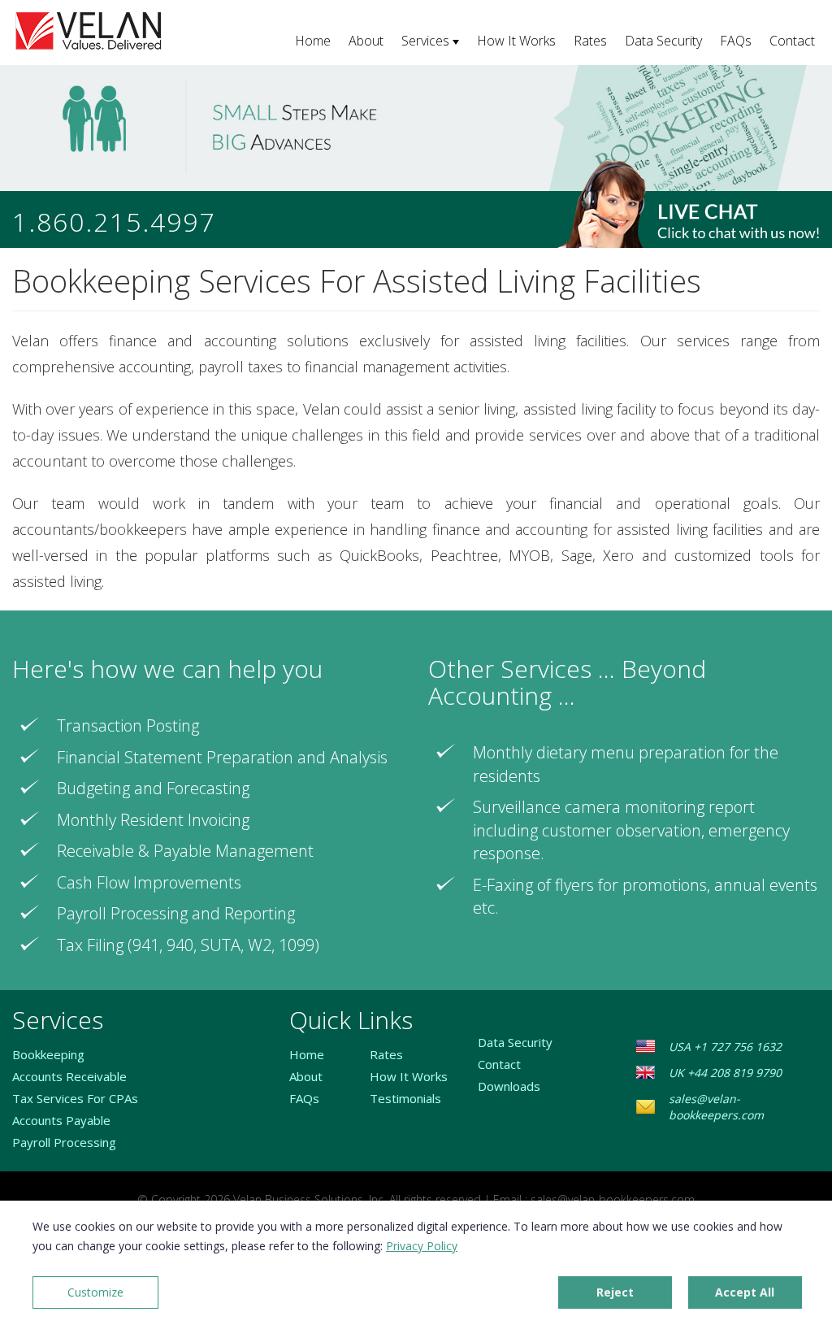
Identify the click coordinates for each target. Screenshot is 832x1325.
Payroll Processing (64, 1142)
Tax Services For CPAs (75, 1098)
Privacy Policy (421, 1245)
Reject (615, 1292)
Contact (792, 41)
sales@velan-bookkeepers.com (716, 1107)
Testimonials (405, 1098)
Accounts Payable (61, 1120)
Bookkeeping (48, 1054)
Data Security (663, 41)
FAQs (736, 41)
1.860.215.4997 (113, 221)
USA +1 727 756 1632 (725, 1046)
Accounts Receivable (69, 1076)
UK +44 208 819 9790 (725, 1072)
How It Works (516, 41)
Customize (95, 1292)
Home (313, 41)
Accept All (744, 1292)
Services (425, 41)
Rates (590, 41)
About (366, 41)
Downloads (509, 1086)
